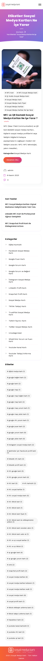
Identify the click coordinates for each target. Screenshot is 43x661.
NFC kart (13, 483)
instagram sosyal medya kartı (21, 445)
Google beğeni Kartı (17, 377)
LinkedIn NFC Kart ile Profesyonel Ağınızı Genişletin (20, 215)
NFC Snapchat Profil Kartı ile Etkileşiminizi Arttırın (18, 225)
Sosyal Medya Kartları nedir (20, 589)
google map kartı (17, 402)
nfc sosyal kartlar (16, 489)
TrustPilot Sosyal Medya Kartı (19, 313)
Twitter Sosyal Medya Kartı (20, 327)
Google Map (14, 390)
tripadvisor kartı (16, 620)
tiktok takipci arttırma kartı (20, 614)
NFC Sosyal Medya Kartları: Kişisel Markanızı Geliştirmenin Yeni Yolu (20, 205)
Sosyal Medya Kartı (17, 300)
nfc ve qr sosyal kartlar (19, 540)
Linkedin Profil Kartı (17, 288)
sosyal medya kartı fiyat (16, 103)
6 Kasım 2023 (13, 175)
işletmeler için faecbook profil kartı (21, 452)
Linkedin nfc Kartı (16, 459)
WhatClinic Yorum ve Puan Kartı (20, 340)
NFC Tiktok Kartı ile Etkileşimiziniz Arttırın (20, 521)
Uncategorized (15, 333)
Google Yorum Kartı (17, 265)
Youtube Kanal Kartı (17, 347)
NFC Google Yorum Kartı (19, 477)
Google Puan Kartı (17, 259)
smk (11, 565)
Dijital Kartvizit (15, 245)
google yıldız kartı (17, 439)
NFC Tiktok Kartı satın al (19, 534)
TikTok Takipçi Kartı (17, 306)
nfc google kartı (16, 471)
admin (10, 170)
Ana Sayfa (19, 32)
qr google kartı (16, 552)
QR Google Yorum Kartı (18, 559)
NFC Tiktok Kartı (15, 508)
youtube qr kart (16, 638)
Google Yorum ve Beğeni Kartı (19, 272)
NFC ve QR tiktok (16, 546)
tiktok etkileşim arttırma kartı (21, 607)
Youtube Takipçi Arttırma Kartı (20, 354)
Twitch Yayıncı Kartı (17, 321)
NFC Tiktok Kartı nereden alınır (21, 528)
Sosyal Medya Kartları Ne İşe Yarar (20, 110)
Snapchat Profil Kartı (18, 294)
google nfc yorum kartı (19, 420)
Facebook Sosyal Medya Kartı (19, 252)
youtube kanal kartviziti (19, 626)
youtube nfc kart (16, 632)
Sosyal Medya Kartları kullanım (21, 583)
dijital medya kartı (17, 371)
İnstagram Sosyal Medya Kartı (19, 281)
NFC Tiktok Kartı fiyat (17, 514)
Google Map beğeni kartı (19, 396)
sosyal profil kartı (16, 601)
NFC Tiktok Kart (15, 502)
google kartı (15, 384)
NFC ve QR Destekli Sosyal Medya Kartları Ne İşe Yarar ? (20, 116)
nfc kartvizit (30, 483)
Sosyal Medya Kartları (18, 577)
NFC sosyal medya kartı (19, 496)
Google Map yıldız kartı (19, 414)
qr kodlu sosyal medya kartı (18, 96)
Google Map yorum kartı (19, 408)
